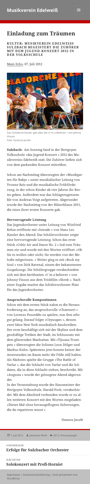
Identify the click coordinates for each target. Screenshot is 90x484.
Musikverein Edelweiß (32, 10)
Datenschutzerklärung (36, 474)
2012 (56, 435)
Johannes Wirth (38, 435)
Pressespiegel (68, 435)
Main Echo (15, 64)
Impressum (13, 474)
